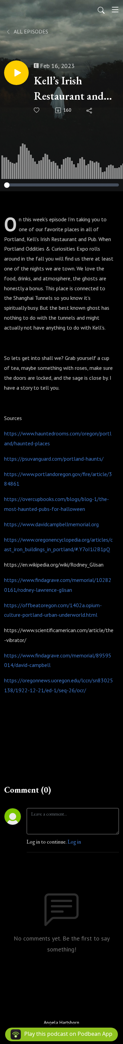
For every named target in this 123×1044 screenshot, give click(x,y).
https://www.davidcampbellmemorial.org (51, 524)
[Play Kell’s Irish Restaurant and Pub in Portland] (16, 72)
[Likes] (37, 110)
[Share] (90, 110)
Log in (74, 841)
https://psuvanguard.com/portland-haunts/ (54, 458)
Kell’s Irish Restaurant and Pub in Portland (70, 88)
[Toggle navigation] (115, 9)
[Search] (101, 9)
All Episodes (30, 31)
